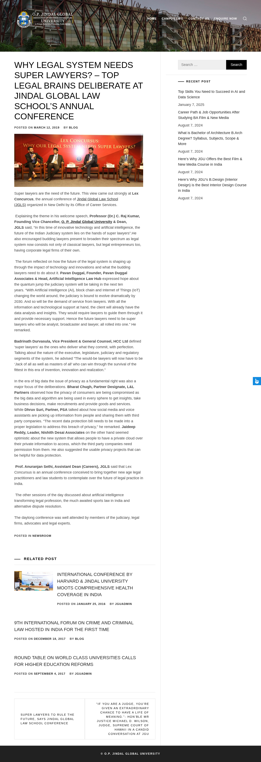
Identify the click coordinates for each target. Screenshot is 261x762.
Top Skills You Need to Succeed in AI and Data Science (211, 94)
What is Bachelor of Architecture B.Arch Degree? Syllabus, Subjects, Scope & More (210, 138)
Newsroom (41, 535)
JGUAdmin (123, 604)
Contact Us (198, 18)
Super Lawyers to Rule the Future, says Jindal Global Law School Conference (47, 719)
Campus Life (172, 18)
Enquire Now (225, 18)
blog (73, 127)
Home (152, 18)
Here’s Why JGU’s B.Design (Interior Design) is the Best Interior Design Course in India (212, 185)
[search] (245, 18)
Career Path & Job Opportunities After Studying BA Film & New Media (209, 115)
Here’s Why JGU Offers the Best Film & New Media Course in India (210, 161)
